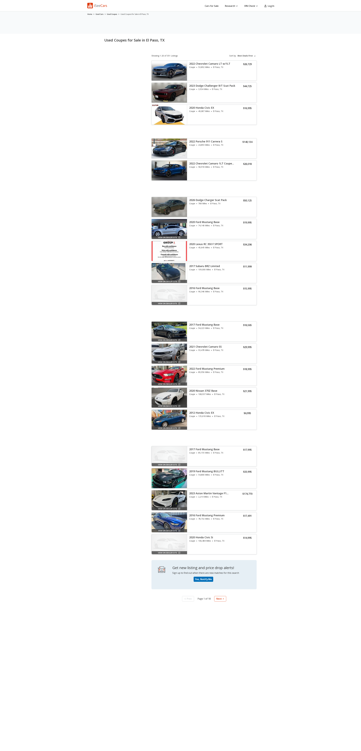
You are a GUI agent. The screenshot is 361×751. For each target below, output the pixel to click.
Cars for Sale (212, 5)
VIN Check (249, 5)
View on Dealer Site (167, 237)
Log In (270, 5)
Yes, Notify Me (203, 579)
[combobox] (247, 56)
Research (230, 5)
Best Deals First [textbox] (245, 56)
